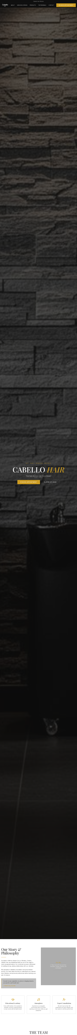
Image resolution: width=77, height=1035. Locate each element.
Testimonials (42, 5)
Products (33, 5)
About (13, 5)
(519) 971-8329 (51, 482)
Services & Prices (22, 5)
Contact (51, 5)
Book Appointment (67, 5)
